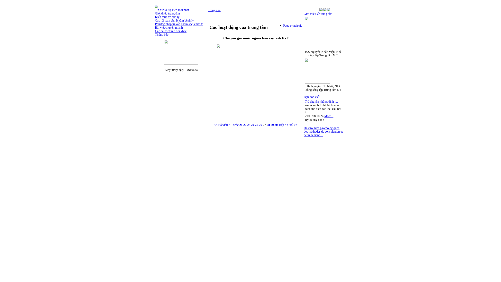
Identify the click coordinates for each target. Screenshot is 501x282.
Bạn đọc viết (311, 97)
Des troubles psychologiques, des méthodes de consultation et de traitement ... (323, 131)
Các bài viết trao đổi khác (171, 31)
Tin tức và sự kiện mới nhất (172, 10)
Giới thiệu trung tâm (167, 13)
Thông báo (162, 34)
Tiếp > (282, 125)
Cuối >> (292, 125)
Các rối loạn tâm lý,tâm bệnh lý (174, 20)
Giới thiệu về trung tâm (318, 13)
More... (328, 116)
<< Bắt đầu (221, 125)
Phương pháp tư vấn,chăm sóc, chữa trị (179, 24)
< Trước (234, 125)
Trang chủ (214, 10)
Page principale (292, 25)
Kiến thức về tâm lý (167, 17)
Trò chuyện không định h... (322, 101)
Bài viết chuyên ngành (169, 27)
